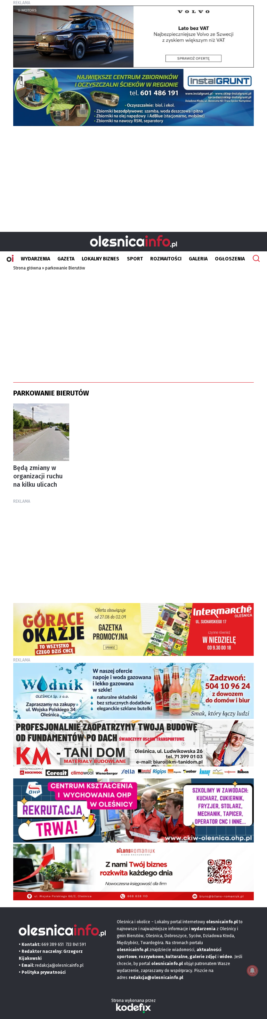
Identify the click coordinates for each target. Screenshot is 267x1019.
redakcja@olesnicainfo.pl (59, 965)
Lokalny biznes (100, 259)
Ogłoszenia (230, 259)
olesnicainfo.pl (167, 963)
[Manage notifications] (252, 970)
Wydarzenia (35, 259)
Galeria (198, 259)
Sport (135, 259)
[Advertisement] (133, 176)
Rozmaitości (165, 259)
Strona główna (27, 268)
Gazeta (65, 259)
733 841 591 (76, 944)
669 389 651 (52, 944)
